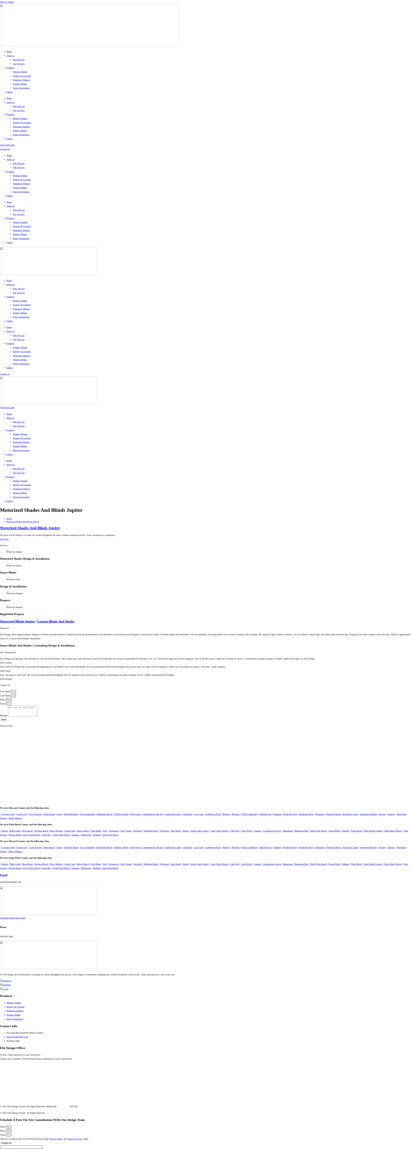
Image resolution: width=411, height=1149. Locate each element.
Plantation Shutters (21, 80)
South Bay (46, 835)
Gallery (9, 92)
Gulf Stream (126, 831)
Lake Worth (246, 831)
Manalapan (288, 831)
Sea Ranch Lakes (350, 814)
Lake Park (234, 831)
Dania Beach (49, 814)
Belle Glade (15, 831)
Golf (105, 831)
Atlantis (4, 831)
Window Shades (20, 72)
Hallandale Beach (104, 814)
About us (10, 56)
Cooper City (21, 814)
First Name (5, 691)
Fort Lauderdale (87, 814)
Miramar (236, 814)
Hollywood (135, 814)
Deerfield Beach (71, 814)
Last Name (5, 695)
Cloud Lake (69, 831)
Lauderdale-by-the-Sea (152, 814)
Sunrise (382, 814)
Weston (3, 818)
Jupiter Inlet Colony (200, 831)
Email (3, 703)
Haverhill (137, 831)
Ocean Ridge (334, 831)
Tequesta (75, 835)
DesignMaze (62, 1106)
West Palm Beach (110, 835)
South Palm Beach (61, 835)
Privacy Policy (56, 1139)
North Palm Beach (318, 831)
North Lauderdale (249, 814)
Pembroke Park (290, 814)
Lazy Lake (198, 814)
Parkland (277, 814)
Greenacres (114, 831)
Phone (3, 699)
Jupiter (186, 831)
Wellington (86, 835)
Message (4, 715)
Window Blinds (20, 84)
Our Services (19, 64)
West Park (401, 814)
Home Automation (21, 88)
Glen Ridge (96, 831)
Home (9, 51)
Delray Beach (83, 831)
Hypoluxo (164, 831)
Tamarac (391, 814)
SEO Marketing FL (87, 1106)
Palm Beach (356, 831)
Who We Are (19, 60)
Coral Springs (35, 814)
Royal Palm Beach (31, 835)
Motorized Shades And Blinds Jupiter (22, 521)
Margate (226, 814)
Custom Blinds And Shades (55, 621)
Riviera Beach (15, 835)
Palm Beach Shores (393, 831)
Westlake (97, 835)
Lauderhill (187, 814)
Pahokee (345, 831)
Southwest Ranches (368, 814)
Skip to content (7, 2)
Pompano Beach (333, 814)
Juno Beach (176, 831)
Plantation (319, 814)
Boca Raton (27, 831)
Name (3, 1127)
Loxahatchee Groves (272, 831)
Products (10, 68)
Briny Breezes (56, 831)
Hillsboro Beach (121, 814)
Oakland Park (265, 814)
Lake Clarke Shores (219, 831)
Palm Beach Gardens (373, 831)
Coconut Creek (8, 814)
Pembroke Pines (306, 814)
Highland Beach (151, 831)
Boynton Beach (41, 831)
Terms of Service (75, 1139)
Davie (59, 814)
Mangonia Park (301, 831)
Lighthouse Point (213, 814)
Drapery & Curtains (22, 76)
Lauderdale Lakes (173, 814)
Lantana (257, 831)
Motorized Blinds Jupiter (17, 621)
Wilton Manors (15, 818)
